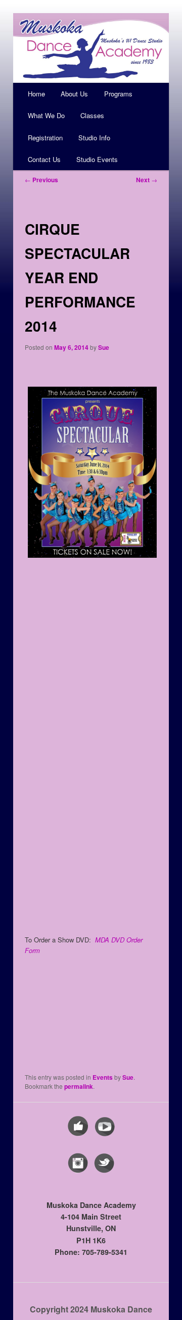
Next (146, 179)
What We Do (46, 115)
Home (36, 93)
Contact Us (44, 159)
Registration (45, 137)
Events (103, 1077)
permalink (78, 1086)
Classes (92, 115)
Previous (41, 179)
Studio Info (94, 137)
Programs (118, 93)
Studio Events (97, 159)
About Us (74, 93)
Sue (103, 347)
